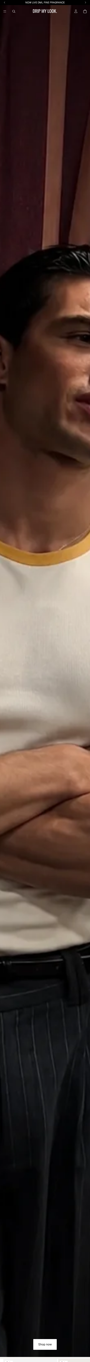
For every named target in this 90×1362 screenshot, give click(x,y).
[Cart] (85, 11)
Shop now (45, 1344)
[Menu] (5, 11)
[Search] (13, 11)
